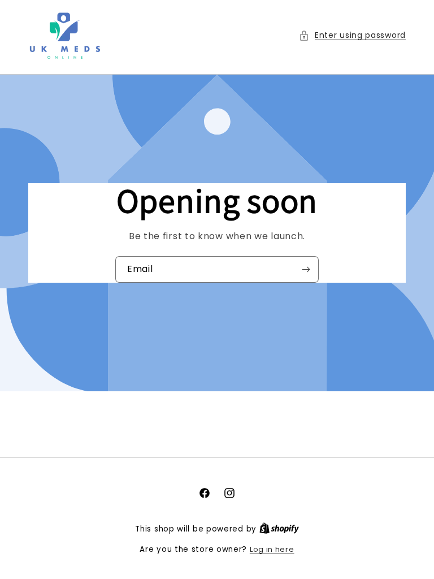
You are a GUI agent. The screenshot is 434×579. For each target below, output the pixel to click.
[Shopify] (279, 529)
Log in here (272, 549)
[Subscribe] (305, 269)
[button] (352, 35)
